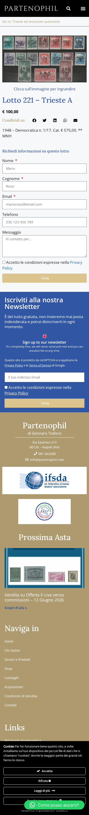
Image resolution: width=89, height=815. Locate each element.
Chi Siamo (12, 650)
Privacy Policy (14, 365)
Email (7, 196)
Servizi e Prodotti (17, 659)
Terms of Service (40, 365)
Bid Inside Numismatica (23, 740)
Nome (8, 160)
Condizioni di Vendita (21, 696)
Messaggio (11, 232)
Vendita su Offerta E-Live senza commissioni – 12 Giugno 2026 (34, 597)
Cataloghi (12, 678)
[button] (83, 8)
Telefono (10, 214)
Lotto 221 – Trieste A (37, 100)
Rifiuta (43, 781)
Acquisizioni (14, 687)
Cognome (11, 178)
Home (9, 641)
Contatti (11, 705)
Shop (8, 668)
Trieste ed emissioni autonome (36, 21)
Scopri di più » (16, 608)
